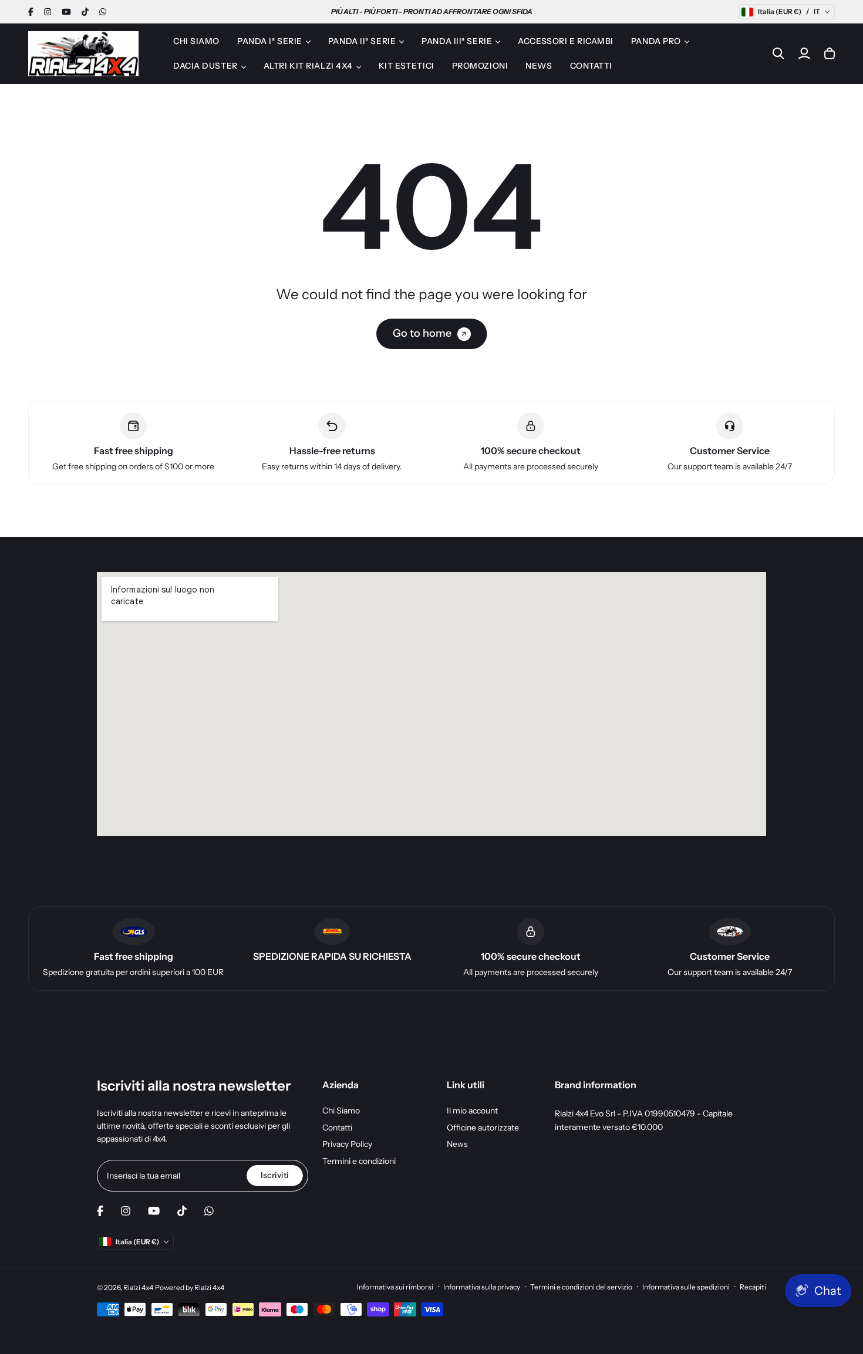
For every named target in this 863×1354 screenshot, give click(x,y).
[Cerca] (778, 53)
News (457, 1144)
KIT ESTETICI (406, 65)
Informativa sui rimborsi (395, 1286)
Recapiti (753, 1286)
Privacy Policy (347, 1144)
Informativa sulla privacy (481, 1286)
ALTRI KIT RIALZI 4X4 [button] (308, 65)
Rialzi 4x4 (138, 1287)
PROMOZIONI (480, 65)
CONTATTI (591, 65)
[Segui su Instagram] (47, 12)
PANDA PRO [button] (656, 41)
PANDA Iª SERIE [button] (269, 41)
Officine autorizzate (483, 1127)
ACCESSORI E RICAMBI (565, 41)
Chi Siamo (341, 1110)
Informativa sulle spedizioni (686, 1286)
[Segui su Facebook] (30, 12)
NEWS (538, 65)
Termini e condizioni (359, 1161)
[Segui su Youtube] (66, 12)
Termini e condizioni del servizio (581, 1286)
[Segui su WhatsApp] (102, 12)
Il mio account (472, 1110)
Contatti (337, 1127)
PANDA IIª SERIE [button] (362, 41)
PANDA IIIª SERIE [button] (457, 41)
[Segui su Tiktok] (85, 12)
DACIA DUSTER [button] (205, 65)
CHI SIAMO (196, 41)
